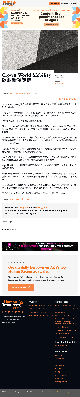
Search (65, 4)
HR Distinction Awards (36, 309)
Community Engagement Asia (65, 309)
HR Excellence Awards (36, 312)
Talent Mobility (61, 327)
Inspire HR (60, 312)
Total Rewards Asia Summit (65, 330)
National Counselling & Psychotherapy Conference (64, 323)
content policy (60, 365)
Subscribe (55, 4)
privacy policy (60, 378)
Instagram (41, 207)
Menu (75, 4)
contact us (59, 362)
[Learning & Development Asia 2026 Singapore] (40, 17)
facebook (19, 93)
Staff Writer (59, 84)
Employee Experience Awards (39, 305)
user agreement (61, 382)
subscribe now (23, 288)
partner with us (60, 375)
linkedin (29, 93)
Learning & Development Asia (65, 319)
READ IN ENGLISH (68, 99)
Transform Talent (62, 334)
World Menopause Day (63, 337)
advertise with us (61, 358)
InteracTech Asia (62, 315)
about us (58, 355)
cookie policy (59, 368)
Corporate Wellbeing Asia (64, 305)
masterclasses (61, 346)
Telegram (23, 207)
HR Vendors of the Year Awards (40, 315)
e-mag (57, 372)
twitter (11, 93)
